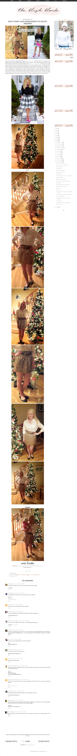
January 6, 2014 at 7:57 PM (22, 665)
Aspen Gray (10, 691)
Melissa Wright (11, 711)
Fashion (28, 571)
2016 (56, 137)
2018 (56, 133)
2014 (56, 140)
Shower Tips (58, 182)
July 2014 (58, 151)
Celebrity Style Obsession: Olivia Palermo (64, 194)
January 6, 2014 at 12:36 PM (23, 620)
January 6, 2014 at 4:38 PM (15, 639)
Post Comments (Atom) (30, 744)
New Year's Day (59, 204)
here (21, 171)
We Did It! (58, 188)
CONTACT (64, 0)
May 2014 (58, 154)
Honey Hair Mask (59, 177)
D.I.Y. (56, 0)
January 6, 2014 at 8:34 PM (23, 679)
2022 (56, 128)
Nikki (9, 639)
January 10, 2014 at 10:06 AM (20, 711)
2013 (56, 207)
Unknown (10, 658)
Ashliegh (10, 611)
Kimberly (10, 700)
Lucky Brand (28, 171)
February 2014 (59, 160)
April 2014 (58, 156)
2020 (56, 130)
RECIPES (47, 0)
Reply (9, 589)
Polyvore (41, 565)
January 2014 (59, 161)
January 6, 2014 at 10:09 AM (16, 604)
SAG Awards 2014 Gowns (61, 179)
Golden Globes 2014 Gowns (61, 186)
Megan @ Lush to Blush (13, 620)
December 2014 (59, 142)
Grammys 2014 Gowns (60, 170)
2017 (56, 135)
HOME (12, 0)
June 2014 (58, 152)
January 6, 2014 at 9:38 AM (19, 593)
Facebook (23, 565)
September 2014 (59, 147)
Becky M (10, 649)
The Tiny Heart (11, 598)
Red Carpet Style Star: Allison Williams (63, 202)
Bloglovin (19, 565)
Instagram (30, 565)
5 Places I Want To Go (60, 172)
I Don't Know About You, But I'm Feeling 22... (64, 175)
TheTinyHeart (11, 593)
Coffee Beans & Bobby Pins (34, 63)
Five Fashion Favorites (60, 163)
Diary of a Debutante (12, 665)
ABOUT (20, 0)
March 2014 (58, 158)
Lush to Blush (15, 624)
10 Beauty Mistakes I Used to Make (63, 184)
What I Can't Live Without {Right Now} (63, 181)
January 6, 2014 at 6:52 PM (17, 658)
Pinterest (34, 565)
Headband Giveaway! (12, 599)
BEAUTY (38, 0)
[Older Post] (44, 742)
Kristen (9, 604)
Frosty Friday (58, 200)
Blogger (45, 751)
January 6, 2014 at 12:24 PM (17, 611)
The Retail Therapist (30, 61)
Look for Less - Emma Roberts (62, 165)
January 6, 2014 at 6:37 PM (17, 649)
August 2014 (59, 149)
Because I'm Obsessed (12, 679)
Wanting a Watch (59, 166)
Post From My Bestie (60, 196)
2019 (56, 131)
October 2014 (59, 145)
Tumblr (38, 565)
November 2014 (59, 144)
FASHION (29, 0)
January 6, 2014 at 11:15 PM (18, 691)
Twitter (27, 565)
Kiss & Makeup (59, 168)
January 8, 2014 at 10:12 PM (17, 700)
